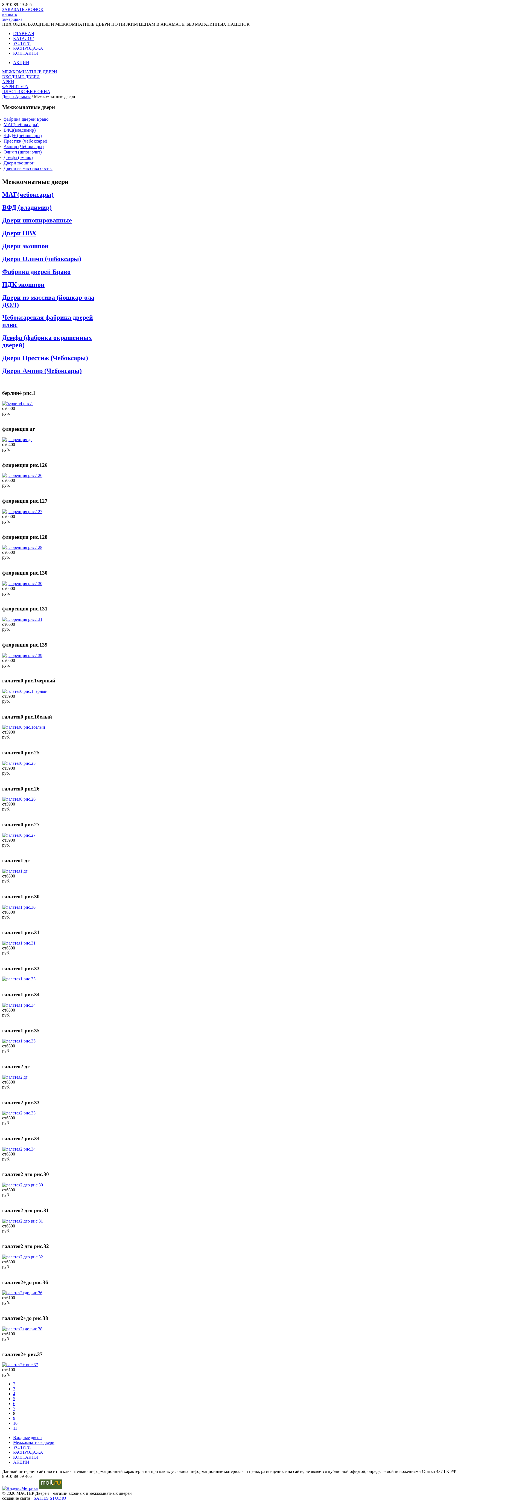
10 (15, 1423)
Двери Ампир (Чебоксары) (42, 370)
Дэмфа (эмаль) (18, 157)
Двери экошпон (19, 163)
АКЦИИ (21, 62)
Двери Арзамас (16, 96)
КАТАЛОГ (23, 38)
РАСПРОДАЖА (28, 48)
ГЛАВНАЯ (23, 33)
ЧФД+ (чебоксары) (23, 135)
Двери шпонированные (37, 220)
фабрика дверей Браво (26, 119)
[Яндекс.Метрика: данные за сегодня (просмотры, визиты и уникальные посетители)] (20, 1488)
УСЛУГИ (22, 43)
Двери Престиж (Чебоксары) (45, 357)
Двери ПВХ (19, 233)
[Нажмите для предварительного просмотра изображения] (17, 403)
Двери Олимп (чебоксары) (41, 258)
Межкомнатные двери (33, 1442)
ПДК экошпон (23, 284)
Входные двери (27, 1437)
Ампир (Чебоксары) (24, 146)
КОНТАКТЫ (25, 53)
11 (15, 1428)
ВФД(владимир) (20, 130)
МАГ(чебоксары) (21, 124)
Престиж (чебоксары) (25, 141)
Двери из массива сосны (28, 168)
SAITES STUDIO (50, 1498)
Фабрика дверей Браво (36, 271)
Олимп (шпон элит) (23, 152)
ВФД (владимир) (27, 207)
